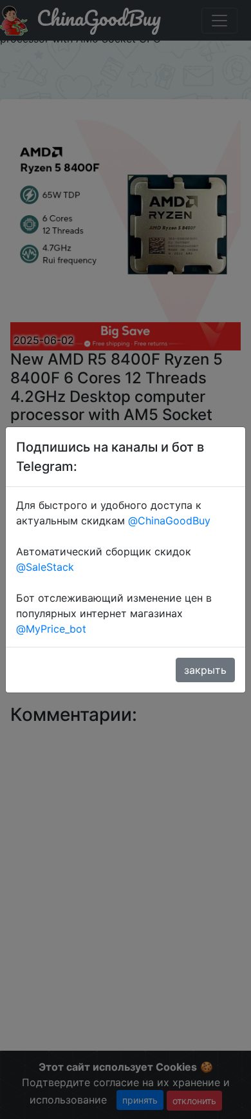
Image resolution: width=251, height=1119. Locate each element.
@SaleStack (45, 566)
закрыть (205, 670)
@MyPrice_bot (51, 628)
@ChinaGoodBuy (169, 520)
